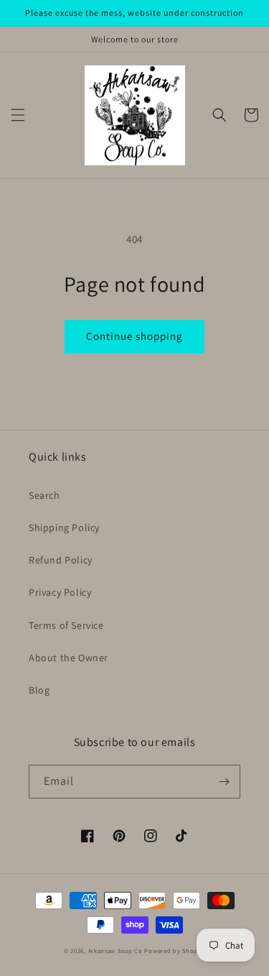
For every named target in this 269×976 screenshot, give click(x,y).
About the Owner (68, 657)
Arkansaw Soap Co (115, 950)
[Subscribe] (224, 781)
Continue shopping (134, 336)
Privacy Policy (60, 592)
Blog (39, 689)
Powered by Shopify (174, 950)
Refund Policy (61, 559)
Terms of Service (66, 625)
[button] (18, 115)
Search (44, 495)
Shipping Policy (64, 527)
